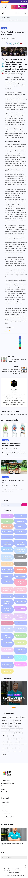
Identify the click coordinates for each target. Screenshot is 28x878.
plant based (20, 738)
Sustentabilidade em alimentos (7, 665)
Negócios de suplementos (20, 616)
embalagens (18, 723)
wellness (4, 754)
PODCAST (20, 642)
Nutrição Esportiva (7, 636)
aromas (11, 717)
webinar (20, 751)
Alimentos (4, 717)
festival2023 (5, 729)
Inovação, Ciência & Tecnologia (7, 570)
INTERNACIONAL (21, 570)
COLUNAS (7, 537)
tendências (11, 748)
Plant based (20, 635)
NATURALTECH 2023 (7, 609)
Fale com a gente (6, 814)
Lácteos (7, 581)
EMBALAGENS (7, 549)
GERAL (20, 563)
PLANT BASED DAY (7, 643)
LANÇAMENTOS (21, 582)
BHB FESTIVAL (7, 526)
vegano (14, 751)
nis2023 (4, 735)
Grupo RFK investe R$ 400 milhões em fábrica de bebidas (14, 699)
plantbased (12, 738)
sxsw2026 (23, 745)
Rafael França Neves (21, 650)
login (12, 414)
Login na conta (6, 785)
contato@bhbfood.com (8, 783)
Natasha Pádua (21, 601)
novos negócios (12, 735)
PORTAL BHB (7, 649)
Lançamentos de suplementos (21, 589)
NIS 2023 (7, 622)
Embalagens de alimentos (21, 550)
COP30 (20, 537)
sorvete (16, 742)
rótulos (10, 742)
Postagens (4, 808)
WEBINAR (7, 671)
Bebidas (20, 521)
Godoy (12, 729)
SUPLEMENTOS (21, 657)
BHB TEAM (6, 448)
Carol (11, 720)
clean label (4, 723)
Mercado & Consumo (7, 602)
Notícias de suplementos (21, 629)
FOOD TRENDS (7, 563)
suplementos (5, 745)
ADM (21, 515)
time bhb (19, 748)
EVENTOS (20, 556)
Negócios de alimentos (7, 616)
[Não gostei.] (9, 331)
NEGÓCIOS (21, 608)
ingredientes (19, 729)
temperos (4, 748)
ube (3, 751)
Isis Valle (7, 576)
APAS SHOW (7, 521)
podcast (4, 742)
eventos (10, 726)
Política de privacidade (8, 816)
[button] (13, 707)
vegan (8, 751)
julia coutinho (18, 732)
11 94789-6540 (6, 780)
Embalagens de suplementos (7, 557)
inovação (4, 732)
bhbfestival (4, 720)
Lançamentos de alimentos (7, 589)
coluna (11, 723)
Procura (24, 505)
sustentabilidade (14, 745)
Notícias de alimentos (7, 629)
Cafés (20, 526)
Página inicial (5, 802)
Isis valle (11, 732)
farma (16, 726)
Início (2, 18)
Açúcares (7, 515)
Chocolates (20, 531)
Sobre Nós (4, 805)
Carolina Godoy (7, 531)
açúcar (17, 717)
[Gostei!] (5, 331)
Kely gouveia (20, 576)
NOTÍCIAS (8, 18)
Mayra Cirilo (20, 596)
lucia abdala (7, 596)
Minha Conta (5, 811)
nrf (19, 735)
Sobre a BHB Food (17, 869)
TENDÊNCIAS (20, 664)
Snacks (7, 657)
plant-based (4, 738)
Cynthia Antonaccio (7, 543)
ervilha (3, 726)
